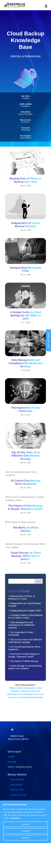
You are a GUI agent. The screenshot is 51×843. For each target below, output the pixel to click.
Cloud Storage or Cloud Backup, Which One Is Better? (26, 556)
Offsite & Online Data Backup (22, 688)
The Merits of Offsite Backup (25, 529)
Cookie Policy (15, 818)
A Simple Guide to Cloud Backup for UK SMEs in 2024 (25, 315)
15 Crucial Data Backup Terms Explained (25, 482)
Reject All (25, 838)
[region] (25, 821)
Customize (25, 831)
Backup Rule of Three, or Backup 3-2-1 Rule (25, 180)
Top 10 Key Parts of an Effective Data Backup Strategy (25, 455)
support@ (12, 762)
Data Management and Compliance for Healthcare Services (26, 363)
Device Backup (17, 779)
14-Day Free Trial (18, 795)
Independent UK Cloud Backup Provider (25, 224)
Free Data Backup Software (30, 697)
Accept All (25, 824)
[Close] (48, 802)
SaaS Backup (16, 785)
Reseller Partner (17, 790)
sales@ (11, 757)
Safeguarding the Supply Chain (25, 269)
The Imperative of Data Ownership (25, 409)
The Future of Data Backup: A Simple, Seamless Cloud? (25, 507)
